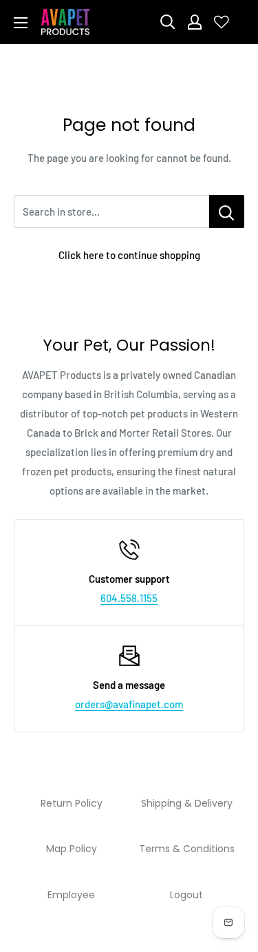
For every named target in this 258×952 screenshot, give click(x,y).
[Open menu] (21, 22)
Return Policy (72, 803)
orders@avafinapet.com (129, 704)
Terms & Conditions (187, 849)
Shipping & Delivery (187, 803)
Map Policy (71, 849)
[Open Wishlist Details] (221, 22)
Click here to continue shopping (129, 255)
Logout (186, 895)
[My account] (195, 22)
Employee (71, 895)
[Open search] (167, 22)
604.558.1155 (129, 598)
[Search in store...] (226, 211)
